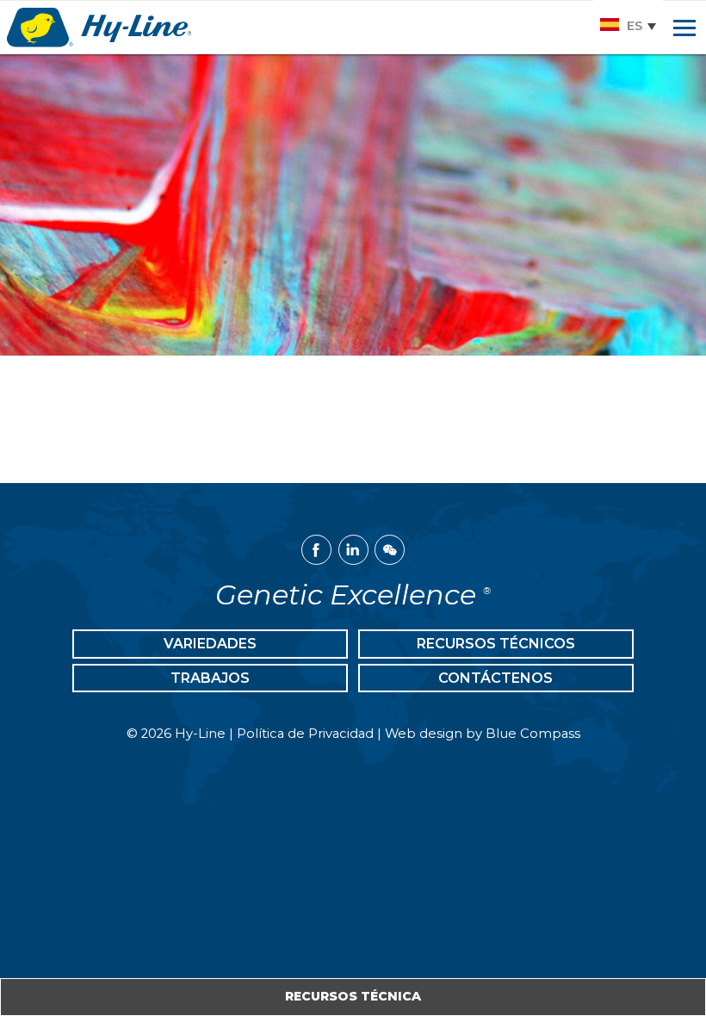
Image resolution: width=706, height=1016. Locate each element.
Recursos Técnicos (496, 643)
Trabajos (210, 678)
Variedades (210, 643)
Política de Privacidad (305, 733)
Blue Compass (533, 733)
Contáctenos (495, 678)
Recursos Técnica (353, 996)
